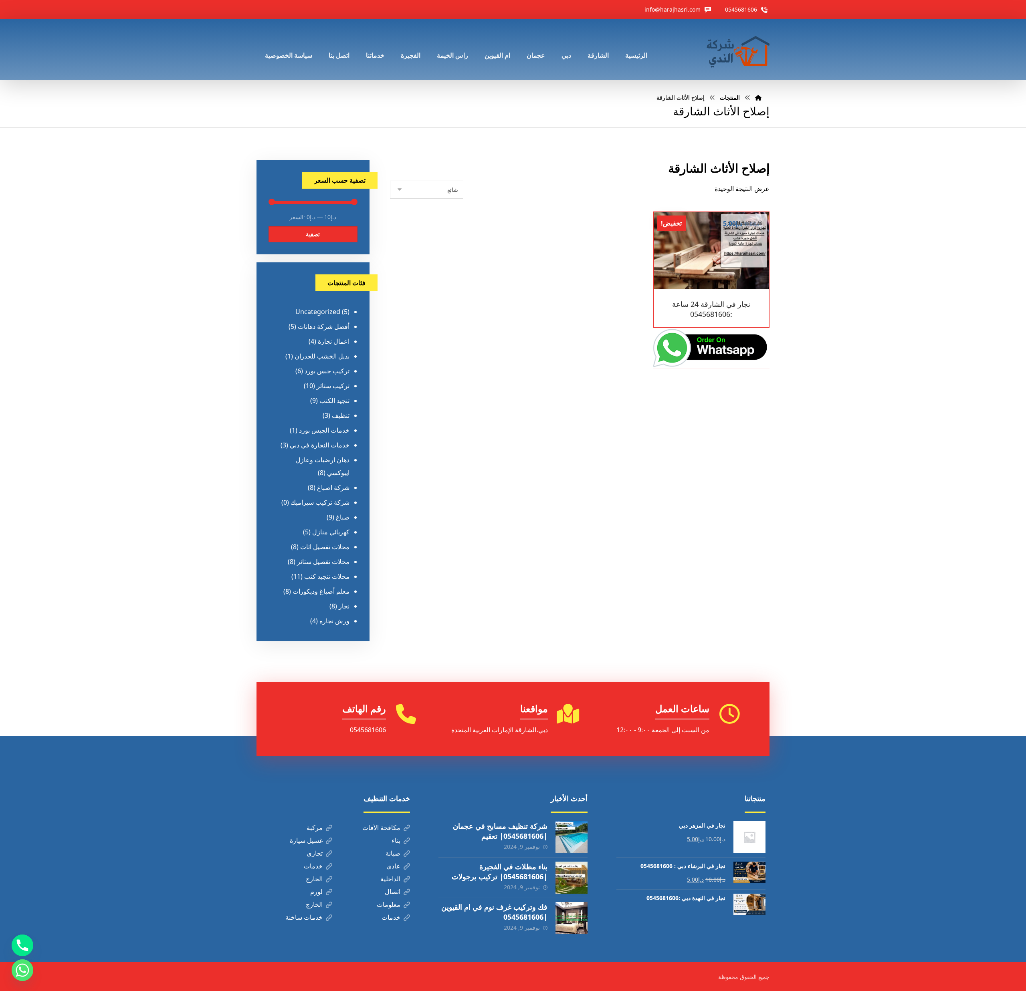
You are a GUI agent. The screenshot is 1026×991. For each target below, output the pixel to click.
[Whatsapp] (22, 970)
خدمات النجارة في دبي (319, 445)
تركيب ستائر (333, 385)
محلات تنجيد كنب (326, 576)
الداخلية (390, 878)
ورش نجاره (334, 620)
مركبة (315, 827)
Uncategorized (317, 311)
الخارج (314, 878)
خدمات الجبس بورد (324, 430)
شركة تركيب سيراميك (320, 502)
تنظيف (340, 415)
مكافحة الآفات (381, 827)
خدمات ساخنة (304, 917)
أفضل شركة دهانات (323, 326)
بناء (396, 840)
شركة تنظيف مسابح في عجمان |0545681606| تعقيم (500, 831)
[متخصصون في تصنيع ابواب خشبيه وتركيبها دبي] (736, 50)
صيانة (393, 853)
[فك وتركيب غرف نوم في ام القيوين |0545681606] (571, 918)
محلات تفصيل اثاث (324, 546)
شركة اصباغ (333, 487)
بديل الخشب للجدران (322, 356)
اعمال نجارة (333, 341)
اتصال (392, 891)
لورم (316, 891)
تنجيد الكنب (334, 400)
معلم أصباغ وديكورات (321, 591)
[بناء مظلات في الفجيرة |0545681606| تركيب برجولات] (571, 878)
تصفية (313, 234)
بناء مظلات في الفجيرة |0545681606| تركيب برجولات (499, 871)
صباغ (342, 517)
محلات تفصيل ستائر (323, 561)
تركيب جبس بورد (327, 371)
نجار (344, 606)
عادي (393, 866)
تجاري (315, 853)
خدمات (313, 866)
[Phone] (22, 945)
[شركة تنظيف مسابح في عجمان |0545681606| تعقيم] (571, 837)
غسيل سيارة (306, 840)
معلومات (388, 904)
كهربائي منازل (330, 532)
